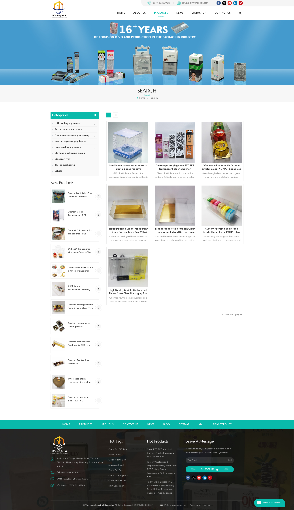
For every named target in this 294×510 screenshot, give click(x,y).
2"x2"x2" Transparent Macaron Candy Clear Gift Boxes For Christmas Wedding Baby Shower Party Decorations (80, 251)
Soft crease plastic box (68, 129)
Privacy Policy (222, 424)
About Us (139, 13)
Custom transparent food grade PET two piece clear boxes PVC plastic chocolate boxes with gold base (81, 344)
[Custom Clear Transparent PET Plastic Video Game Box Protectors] (58, 215)
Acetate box (114, 455)
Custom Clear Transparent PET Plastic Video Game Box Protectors (81, 214)
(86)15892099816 (161, 3)
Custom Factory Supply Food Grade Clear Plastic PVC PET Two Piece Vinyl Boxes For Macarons (222, 231)
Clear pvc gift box (117, 450)
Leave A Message (271, 503)
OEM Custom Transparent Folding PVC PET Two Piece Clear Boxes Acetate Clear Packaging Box (79, 288)
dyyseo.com (204, 505)
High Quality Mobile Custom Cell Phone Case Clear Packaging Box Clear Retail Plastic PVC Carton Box (128, 292)
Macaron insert (116, 465)
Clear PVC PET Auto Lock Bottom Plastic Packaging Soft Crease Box (160, 453)
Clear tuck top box (118, 476)
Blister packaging (65, 165)
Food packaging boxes (68, 147)
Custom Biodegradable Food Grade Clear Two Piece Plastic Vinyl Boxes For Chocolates (81, 307)
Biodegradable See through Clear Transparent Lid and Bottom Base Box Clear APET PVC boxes (175, 231)
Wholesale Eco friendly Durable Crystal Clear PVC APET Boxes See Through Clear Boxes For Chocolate (221, 168)
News (179, 13)
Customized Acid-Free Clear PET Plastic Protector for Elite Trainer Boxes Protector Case (81, 195)
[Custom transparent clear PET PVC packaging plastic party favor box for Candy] (58, 400)
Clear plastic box (117, 460)
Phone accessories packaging (72, 135)
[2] (58, 252)
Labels (58, 171)
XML (201, 424)
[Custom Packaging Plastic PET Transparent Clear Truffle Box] (58, 363)
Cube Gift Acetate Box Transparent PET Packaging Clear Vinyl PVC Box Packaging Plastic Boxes (80, 232)
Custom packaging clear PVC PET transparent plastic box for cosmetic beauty (175, 168)
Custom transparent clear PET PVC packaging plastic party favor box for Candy (79, 399)
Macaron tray (62, 159)
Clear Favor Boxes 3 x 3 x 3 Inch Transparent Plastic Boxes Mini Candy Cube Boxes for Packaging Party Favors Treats (81, 270)
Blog (166, 424)
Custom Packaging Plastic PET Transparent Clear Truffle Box (78, 362)
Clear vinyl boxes (117, 481)
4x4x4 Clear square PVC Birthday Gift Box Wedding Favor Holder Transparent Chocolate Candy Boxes (160, 487)
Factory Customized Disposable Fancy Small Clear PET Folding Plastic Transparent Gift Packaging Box (162, 469)
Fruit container (116, 486)
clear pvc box (115, 470)
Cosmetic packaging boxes (70, 141)
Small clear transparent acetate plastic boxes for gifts (128, 167)
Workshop (199, 13)
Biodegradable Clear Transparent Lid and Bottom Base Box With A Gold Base (128, 231)
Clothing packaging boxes (70, 153)
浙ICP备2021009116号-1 (144, 505)
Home (121, 13)
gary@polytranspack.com (194, 3)
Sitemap (184, 424)
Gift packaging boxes (67, 123)
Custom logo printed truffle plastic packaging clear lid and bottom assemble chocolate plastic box (80, 325)
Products (161, 13)
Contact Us (223, 13)
